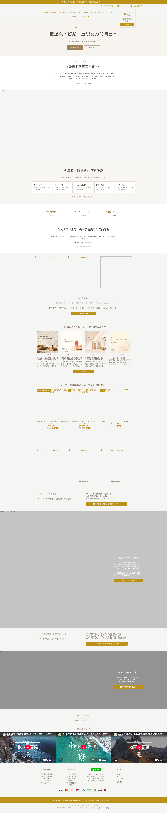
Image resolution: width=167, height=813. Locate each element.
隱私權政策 (102, 808)
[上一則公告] (35, 2)
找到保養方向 (88, 83)
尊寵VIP (71, 785)
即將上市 (93, 13)
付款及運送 (71, 778)
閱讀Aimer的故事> (128, 580)
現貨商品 (45, 13)
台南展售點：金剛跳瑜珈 (95, 781)
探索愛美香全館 (83, 314)
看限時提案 (92, 47)
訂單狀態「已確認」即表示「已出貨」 (83, 17)
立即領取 (127, 24)
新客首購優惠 (71, 783)
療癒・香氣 (83, 13)
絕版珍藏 (101, 13)
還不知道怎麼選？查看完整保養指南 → (83, 197)
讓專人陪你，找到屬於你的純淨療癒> (107, 644)
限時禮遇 (72, 13)
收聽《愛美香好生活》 (128, 687)
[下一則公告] (132, 2)
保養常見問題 (71, 774)
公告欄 (110, 13)
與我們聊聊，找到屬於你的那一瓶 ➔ (106, 504)
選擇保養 (53, 13)
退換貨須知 (71, 781)
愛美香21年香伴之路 (47, 774)
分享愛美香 (47, 781)
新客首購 (63, 13)
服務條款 (108, 808)
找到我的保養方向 (75, 47)
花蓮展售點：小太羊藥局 (95, 779)
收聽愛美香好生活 (47, 783)
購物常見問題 (71, 776)
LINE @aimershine (120, 774)
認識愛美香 (78, 83)
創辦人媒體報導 (47, 776)
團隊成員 (47, 778)
